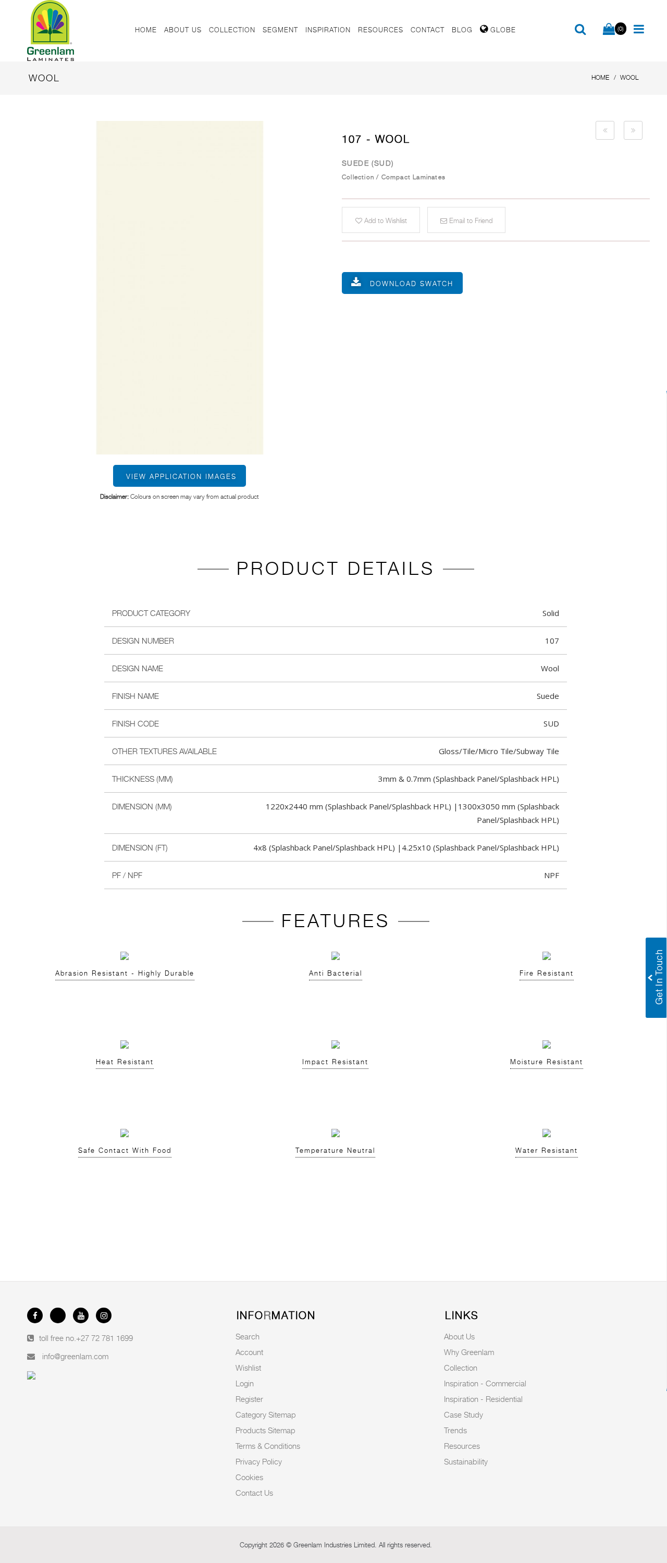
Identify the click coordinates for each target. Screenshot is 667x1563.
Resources (462, 1445)
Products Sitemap (265, 1430)
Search (248, 1336)
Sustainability (466, 1461)
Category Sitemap (266, 1414)
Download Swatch (411, 283)
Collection (460, 1367)
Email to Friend (469, 220)
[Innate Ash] (605, 130)
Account (249, 1352)
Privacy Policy (259, 1461)
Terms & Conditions (268, 1445)
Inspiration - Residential (483, 1399)
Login (245, 1383)
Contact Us (254, 1492)
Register (249, 1399)
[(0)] (609, 29)
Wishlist (248, 1367)
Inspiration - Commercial (485, 1383)
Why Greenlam (469, 1352)
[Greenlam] (75, 30)
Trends (455, 1430)
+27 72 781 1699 (104, 1338)
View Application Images (181, 476)
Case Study (463, 1414)
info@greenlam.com (75, 1356)
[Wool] (180, 287)
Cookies (249, 1477)
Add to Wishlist (384, 220)
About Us (459, 1336)
